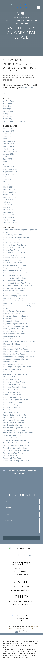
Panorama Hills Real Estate (14, 382)
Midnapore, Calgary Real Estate (15, 359)
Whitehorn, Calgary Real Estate (15, 448)
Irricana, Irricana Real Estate (14, 331)
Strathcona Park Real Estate (14, 430)
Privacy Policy (34, 626)
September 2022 (10, 222)
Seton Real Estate (10, 412)
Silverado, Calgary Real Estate (15, 418)
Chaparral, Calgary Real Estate (15, 278)
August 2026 (8, 131)
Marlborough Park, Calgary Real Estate (19, 352)
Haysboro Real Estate (11, 321)
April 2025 (7, 164)
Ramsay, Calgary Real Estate (14, 392)
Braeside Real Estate (11, 255)
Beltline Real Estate (11, 250)
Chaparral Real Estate (12, 275)
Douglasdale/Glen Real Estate (15, 301)
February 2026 (9, 141)
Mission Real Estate (10, 362)
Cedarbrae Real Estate (12, 270)
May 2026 (7, 139)
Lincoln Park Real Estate (13, 339)
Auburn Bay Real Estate (13, 235)
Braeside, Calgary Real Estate (14, 258)
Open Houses (8, 111)
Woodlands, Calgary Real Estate (16, 461)
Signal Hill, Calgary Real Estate (15, 415)
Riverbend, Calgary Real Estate (15, 400)
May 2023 (7, 207)
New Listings (8, 106)
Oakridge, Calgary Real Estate (15, 374)
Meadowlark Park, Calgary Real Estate (18, 357)
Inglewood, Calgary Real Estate (15, 326)
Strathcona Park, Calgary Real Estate (18, 433)
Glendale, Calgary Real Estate (15, 319)
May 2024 (7, 182)
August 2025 (8, 154)
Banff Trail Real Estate (12, 240)
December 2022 (9, 215)
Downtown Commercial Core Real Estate (23, 77)
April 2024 (7, 184)
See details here (28, 88)
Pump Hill (7, 114)
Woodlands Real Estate (12, 458)
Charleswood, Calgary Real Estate (16, 283)
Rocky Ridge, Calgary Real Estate (16, 405)
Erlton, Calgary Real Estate (14, 311)
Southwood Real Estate (12, 425)
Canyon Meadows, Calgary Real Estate (18, 268)
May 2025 (7, 162)
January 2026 (8, 144)
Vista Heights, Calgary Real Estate (16, 443)
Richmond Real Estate (12, 395)
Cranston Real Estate (11, 293)
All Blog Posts (8, 101)
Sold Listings (8, 119)
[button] (13, 555)
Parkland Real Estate (11, 384)
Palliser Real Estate (11, 379)
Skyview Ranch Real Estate (14, 420)
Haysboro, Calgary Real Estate (15, 324)
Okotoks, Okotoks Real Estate (15, 377)
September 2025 (10, 151)
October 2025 (9, 149)
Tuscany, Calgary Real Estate (14, 440)
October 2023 (9, 195)
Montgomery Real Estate (13, 364)
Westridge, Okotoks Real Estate (16, 445)
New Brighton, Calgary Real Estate (17, 367)
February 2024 (9, 189)
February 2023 (9, 212)
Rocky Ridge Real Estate (13, 402)
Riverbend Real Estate (12, 397)
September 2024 (10, 172)
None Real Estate (10, 372)
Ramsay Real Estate (11, 390)
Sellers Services (21, 572)
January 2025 (8, 167)
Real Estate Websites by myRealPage (21, 628)
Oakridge (7, 109)
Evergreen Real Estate (12, 314)
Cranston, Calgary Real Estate (15, 296)
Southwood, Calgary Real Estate (16, 428)
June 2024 (7, 179)
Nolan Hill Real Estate (12, 369)
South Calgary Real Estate (13, 423)
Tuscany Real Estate (11, 438)
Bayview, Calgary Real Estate (14, 245)
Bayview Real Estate (11, 242)
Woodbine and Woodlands (14, 121)
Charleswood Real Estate (13, 280)
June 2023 (7, 205)
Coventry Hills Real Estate (13, 291)
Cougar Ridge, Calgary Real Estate (17, 288)
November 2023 (9, 192)
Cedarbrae (7, 104)
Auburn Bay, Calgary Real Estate (16, 237)
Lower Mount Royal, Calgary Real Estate (19, 341)
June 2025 (7, 159)
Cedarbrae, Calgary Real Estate (15, 273)
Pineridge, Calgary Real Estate (15, 387)
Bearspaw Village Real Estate (15, 247)
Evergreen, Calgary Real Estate (15, 316)
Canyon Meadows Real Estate (15, 265)
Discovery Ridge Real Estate (14, 298)
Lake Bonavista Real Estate (14, 334)
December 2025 (9, 146)
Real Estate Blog (10, 116)
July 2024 (7, 177)
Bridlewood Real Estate (12, 263)
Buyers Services (21, 569)
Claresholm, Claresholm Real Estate (17, 286)
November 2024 (9, 169)
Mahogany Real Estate (12, 344)
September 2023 (10, 197)
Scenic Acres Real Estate (13, 410)
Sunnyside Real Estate (12, 435)
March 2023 (8, 210)
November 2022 (9, 217)
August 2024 (8, 174)
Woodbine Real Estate (12, 456)
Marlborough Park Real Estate (15, 349)
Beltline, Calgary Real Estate (14, 253)
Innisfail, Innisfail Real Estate (14, 329)
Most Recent (8, 129)
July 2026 (7, 134)
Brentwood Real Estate (12, 260)
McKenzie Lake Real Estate (14, 354)
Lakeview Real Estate (11, 336)
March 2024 (8, 187)
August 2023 (8, 200)
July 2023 (7, 202)
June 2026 (7, 136)
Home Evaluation (21, 575)
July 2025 (7, 156)
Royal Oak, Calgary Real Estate (15, 407)
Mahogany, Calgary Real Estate (15, 346)
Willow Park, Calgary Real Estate (16, 451)
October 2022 (9, 220)
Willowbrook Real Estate (13, 453)
